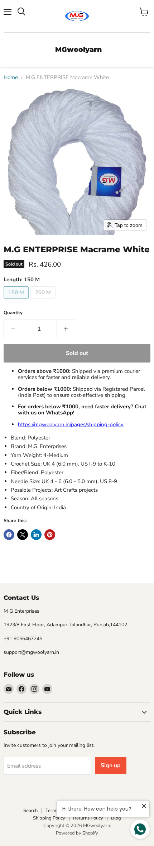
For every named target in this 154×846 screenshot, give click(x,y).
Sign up (111, 765)
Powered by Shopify (77, 833)
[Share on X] (22, 534)
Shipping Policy (49, 818)
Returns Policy (88, 818)
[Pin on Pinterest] (49, 534)
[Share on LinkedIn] (36, 534)
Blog (116, 818)
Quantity (13, 313)
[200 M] (43, 300)
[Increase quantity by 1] (66, 329)
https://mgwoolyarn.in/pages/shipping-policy (71, 424)
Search (30, 810)
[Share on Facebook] (9, 534)
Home (11, 77)
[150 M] (17, 300)
